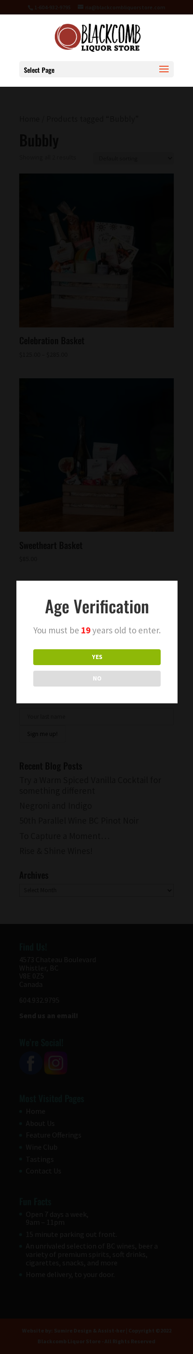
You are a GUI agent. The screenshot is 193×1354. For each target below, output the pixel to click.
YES (97, 657)
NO (97, 678)
